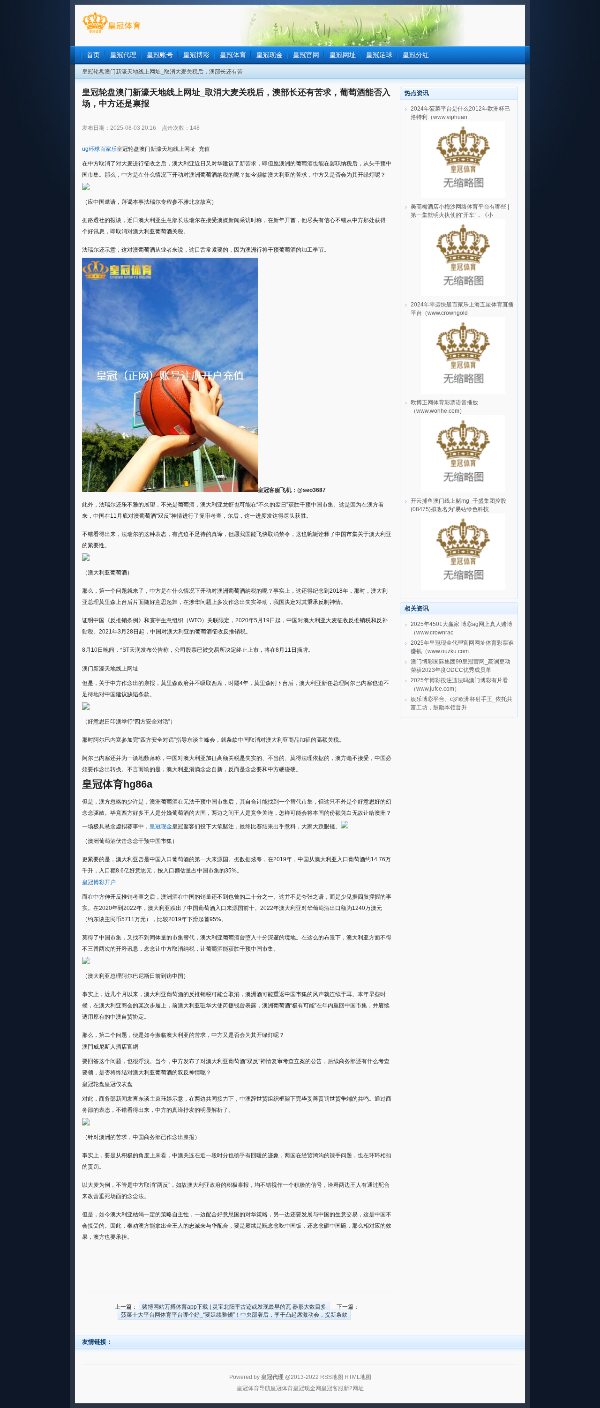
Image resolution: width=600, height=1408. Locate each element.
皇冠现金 (161, 826)
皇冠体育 (281, 1388)
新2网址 (354, 1388)
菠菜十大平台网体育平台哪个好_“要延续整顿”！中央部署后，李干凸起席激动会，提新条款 (234, 1314)
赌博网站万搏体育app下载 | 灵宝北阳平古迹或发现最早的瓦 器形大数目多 (234, 1307)
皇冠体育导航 (253, 1388)
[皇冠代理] (111, 33)
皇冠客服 (332, 1388)
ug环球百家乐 (99, 149)
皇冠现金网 (307, 1388)
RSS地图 (331, 1377)
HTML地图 (358, 1377)
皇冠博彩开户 (99, 882)
